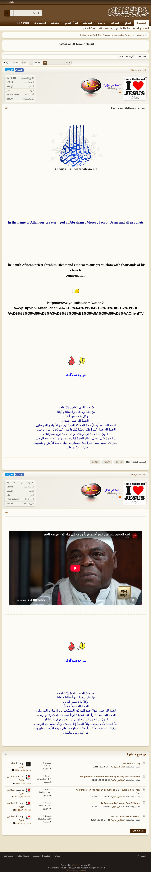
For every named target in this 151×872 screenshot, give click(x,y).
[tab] (142, 56)
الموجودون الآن (106, 28)
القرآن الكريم (71, 22)
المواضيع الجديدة (141, 28)
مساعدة (57, 856)
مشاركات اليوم (123, 28)
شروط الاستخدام (23, 856)
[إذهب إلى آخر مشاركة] (13, 770)
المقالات (115, 22)
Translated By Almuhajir (76, 870)
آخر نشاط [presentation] (130, 56)
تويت (9, 70)
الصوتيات (87, 22)
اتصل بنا (47, 856)
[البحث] (7, 13)
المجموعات (40, 22)
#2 (6, 512)
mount (107, 462)
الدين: (31, 86)
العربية (143, 856)
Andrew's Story (131, 763)
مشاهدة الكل (138, 831)
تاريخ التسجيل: (27, 78)
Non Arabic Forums (123, 35)
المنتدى (138, 35)
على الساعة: (28, 98)
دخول (11, 2)
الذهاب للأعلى (8, 856)
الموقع (127, 22)
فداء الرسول (119, 766)
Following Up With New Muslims (95, 35)
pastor (95, 462)
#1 (6, 108)
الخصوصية (37, 856)
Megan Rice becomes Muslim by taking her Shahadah (110, 776)
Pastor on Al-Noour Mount (125, 816)
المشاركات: (29, 82)
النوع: (31, 90)
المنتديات (141, 23)
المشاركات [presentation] (141, 56)
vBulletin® (76, 865)
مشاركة (18, 70)
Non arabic (23, 22)
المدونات (55, 22)
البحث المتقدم (89, 28)
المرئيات (101, 22)
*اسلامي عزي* (118, 780)
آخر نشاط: (29, 94)
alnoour (119, 462)
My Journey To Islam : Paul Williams (120, 803)
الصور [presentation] (120, 56)
